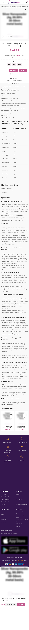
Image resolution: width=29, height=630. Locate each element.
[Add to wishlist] (11, 414)
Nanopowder (13, 6)
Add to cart (13, 70)
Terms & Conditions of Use (21, 512)
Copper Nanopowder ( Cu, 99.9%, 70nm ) (21, 427)
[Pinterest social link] (16, 83)
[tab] (7, 86)
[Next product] (27, 10)
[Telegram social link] (20, 83)
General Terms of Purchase (20, 516)
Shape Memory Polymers (22, 504)
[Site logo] (14, 2)
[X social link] (14, 83)
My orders (3, 522)
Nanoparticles (19, 501)
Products (6, 6)
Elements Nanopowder (22, 6)
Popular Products (5, 496)
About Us (3, 514)
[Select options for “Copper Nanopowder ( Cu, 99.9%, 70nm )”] (24, 417)
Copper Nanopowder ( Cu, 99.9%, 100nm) (7, 427)
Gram (14, 61)
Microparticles (19, 499)
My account (4, 519)
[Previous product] (24, 10)
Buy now (23, 70)
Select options (11, 604)
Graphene (18, 496)
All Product (3, 494)
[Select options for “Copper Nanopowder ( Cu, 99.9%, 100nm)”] (11, 417)
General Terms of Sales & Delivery (22, 520)
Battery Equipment (5, 499)
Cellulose (3, 504)
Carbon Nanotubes (5, 501)
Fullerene (18, 494)
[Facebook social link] (12, 83)
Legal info (18, 526)
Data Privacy (19, 523)
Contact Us (3, 517)
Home (2, 6)
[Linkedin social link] (18, 83)
